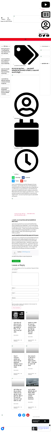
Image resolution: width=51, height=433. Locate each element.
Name (13, 287)
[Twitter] (44, 35)
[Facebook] (40, 35)
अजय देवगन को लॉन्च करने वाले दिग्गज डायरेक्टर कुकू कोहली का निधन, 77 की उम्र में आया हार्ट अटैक (17, 327)
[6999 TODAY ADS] (45, 50)
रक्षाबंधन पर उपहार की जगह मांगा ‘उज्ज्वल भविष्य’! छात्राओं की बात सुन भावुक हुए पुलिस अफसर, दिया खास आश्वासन (32, 328)
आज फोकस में (16, 65)
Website (14, 297)
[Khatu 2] (25, 198)
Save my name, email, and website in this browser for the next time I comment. (24, 305)
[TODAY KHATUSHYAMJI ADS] (45, 56)
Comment (14, 272)
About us (23, 420)
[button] (8, 18)
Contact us (20, 422)
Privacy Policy (21, 423)
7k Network (43, 428)
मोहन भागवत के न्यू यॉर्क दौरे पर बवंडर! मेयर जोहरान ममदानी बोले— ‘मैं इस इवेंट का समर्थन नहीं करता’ (32, 360)
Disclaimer (26, 422)
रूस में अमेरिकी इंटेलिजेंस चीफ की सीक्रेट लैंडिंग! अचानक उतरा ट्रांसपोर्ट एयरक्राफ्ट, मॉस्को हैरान (32, 394)
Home (19, 420)
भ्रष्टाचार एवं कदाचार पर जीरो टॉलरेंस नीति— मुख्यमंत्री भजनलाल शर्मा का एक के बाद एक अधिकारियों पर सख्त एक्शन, (5, 91)
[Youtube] (47, 35)
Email (13, 292)
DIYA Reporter (26, 252)
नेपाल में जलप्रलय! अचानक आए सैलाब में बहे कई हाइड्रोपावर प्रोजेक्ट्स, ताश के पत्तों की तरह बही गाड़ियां (18, 361)
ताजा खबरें (21, 65)
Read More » (16, 335)
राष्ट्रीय (24, 65)
